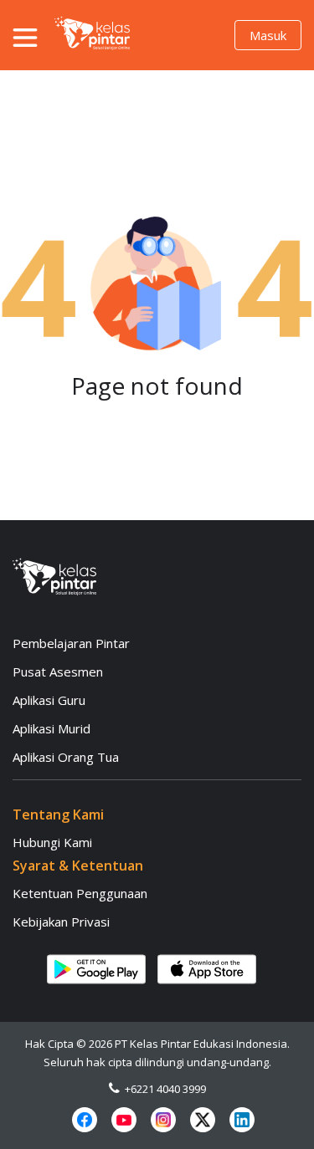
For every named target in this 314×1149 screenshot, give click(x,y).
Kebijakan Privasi (61, 921)
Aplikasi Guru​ (49, 700)
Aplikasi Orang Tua (66, 756)
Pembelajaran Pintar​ (71, 643)
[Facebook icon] (84, 1119)
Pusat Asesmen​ (58, 671)
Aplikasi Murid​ (51, 728)
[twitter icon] (202, 1119)
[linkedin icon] (242, 1119)
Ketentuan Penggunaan (80, 893)
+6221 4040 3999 (163, 1088)
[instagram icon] (163, 1119)
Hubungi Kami (52, 842)
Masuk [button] (268, 35)
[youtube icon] (124, 1119)
